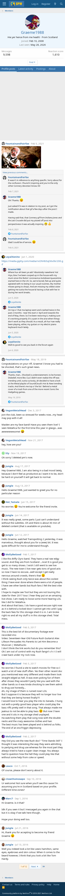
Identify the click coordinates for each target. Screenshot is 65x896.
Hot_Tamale (12, 501)
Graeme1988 (14, 196)
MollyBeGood (13, 554)
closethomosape (15, 778)
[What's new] (55, 4)
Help (49, 884)
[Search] (61, 4)
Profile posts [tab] (8, 68)
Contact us (7, 884)
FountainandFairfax (17, 143)
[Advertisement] (32, 107)
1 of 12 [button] (24, 866)
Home (56, 884)
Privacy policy (38, 884)
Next (33, 866)
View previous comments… (15, 172)
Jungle (9, 466)
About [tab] (52, 68)
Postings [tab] (41, 68)
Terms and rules (22, 884)
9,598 (6, 54)
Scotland (53, 37)
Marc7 (9, 798)
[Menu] (4, 4)
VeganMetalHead (16, 410)
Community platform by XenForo (27, 893)
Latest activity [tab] (25, 68)
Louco (9, 765)
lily (7, 453)
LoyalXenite (13, 256)
